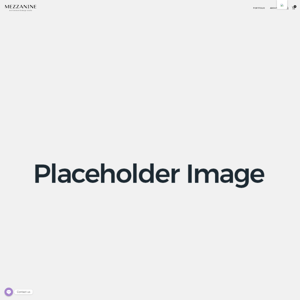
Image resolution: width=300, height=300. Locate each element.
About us (275, 8)
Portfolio (259, 8)
